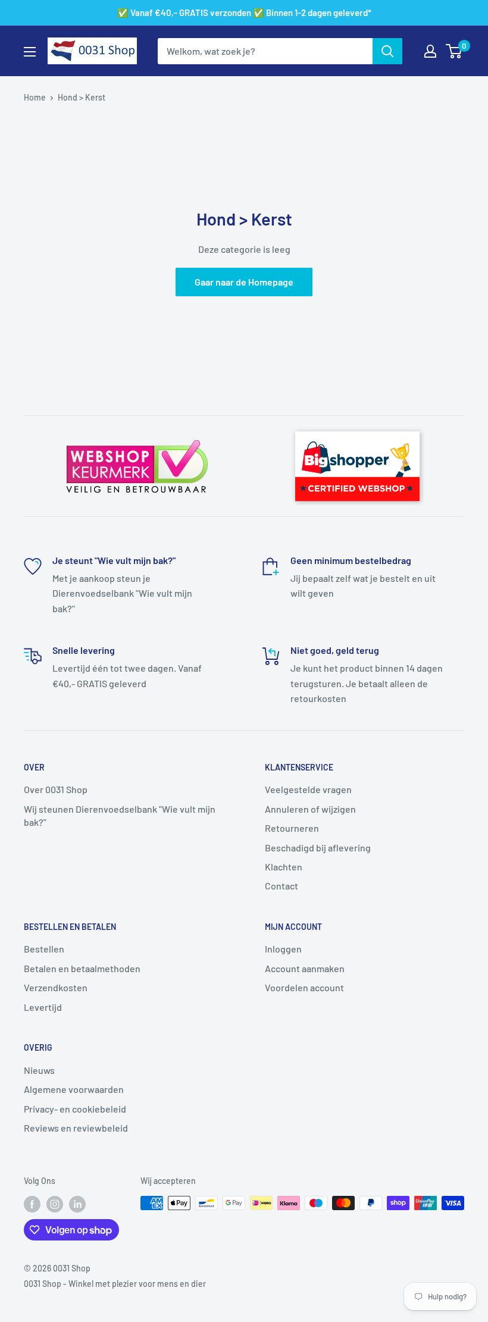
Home (35, 97)
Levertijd (43, 1007)
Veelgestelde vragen (308, 789)
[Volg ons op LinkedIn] (77, 1204)
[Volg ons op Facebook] (32, 1204)
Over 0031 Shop (55, 789)
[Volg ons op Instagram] (54, 1204)
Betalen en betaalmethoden (82, 968)
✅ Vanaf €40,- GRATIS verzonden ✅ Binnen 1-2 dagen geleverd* (244, 12)
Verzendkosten (55, 987)
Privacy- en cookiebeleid (75, 1108)
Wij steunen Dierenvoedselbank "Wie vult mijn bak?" (119, 815)
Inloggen (283, 948)
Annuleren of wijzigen (310, 808)
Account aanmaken (305, 968)
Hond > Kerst (81, 97)
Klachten (283, 866)
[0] (454, 51)
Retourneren (292, 828)
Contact (281, 885)
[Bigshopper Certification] (357, 426)
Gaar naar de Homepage (244, 281)
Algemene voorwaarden (74, 1089)
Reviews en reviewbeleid (76, 1127)
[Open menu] (30, 52)
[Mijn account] (430, 51)
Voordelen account (304, 987)
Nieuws (39, 1070)
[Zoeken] (387, 51)
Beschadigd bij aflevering (318, 847)
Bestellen (44, 948)
